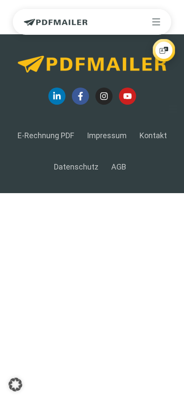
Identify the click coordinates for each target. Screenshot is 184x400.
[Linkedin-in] (56, 96)
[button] (15, 384)
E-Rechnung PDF (46, 135)
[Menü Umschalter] (156, 22)
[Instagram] (104, 96)
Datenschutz (76, 166)
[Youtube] (127, 96)
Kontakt (153, 135)
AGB (118, 166)
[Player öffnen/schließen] (163, 50)
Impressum (107, 135)
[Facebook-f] (80, 96)
